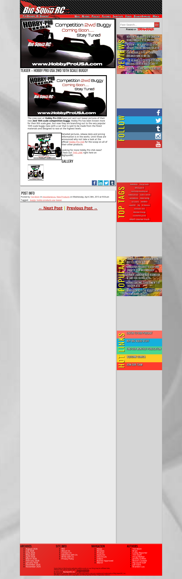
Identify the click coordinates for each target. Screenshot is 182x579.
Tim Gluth (137, 554)
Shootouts (118, 16)
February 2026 (32, 560)
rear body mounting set (139, 191)
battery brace (133, 195)
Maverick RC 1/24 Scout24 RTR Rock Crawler (144, 292)
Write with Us (67, 556)
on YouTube (141, 144)
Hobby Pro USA (76, 141)
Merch (156, 16)
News (77, 16)
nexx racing (144, 198)
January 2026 (32, 562)
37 (21, 577)
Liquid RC (132, 205)
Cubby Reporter (139, 552)
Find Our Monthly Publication (144, 349)
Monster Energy (139, 212)
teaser (59, 200)
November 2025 (33, 566)
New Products (63, 196)
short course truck (139, 219)
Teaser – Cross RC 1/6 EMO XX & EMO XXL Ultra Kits (143, 276)
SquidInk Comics (136, 356)
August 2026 (32, 548)
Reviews (85, 16)
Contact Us (66, 552)
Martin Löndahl (139, 560)
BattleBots (134, 184)
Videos (128, 16)
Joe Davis (136, 564)
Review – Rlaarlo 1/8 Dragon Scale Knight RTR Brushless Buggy (143, 38)
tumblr (112, 181)
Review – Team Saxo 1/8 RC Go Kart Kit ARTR (143, 70)
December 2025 (33, 564)
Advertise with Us (69, 554)
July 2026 (30, 550)
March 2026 (31, 558)
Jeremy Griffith (139, 558)
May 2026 (30, 554)
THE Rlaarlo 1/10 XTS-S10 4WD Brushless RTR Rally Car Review (143, 62)
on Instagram (139, 136)
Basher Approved (142, 16)
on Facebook (140, 112)
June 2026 (30, 552)
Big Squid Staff (139, 562)
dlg (139, 205)
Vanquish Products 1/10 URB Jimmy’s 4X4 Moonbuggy (143, 268)
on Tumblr (142, 128)
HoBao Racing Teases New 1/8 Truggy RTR (143, 284)
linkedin (100, 181)
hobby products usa (46, 200)
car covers (135, 202)
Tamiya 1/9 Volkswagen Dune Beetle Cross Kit (143, 260)
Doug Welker (138, 556)
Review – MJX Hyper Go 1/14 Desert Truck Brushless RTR (143, 46)
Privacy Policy (67, 558)
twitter (106, 181)
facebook (94, 181)
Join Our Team (135, 364)
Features (106, 16)
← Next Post (50, 207)
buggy (33, 200)
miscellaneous (49, 196)
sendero (144, 201)
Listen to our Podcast (139, 333)
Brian (135, 550)
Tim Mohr (35, 196)
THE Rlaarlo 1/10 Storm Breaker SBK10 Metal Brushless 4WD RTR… (140, 54)
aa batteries (134, 198)
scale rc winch (145, 195)
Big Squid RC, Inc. (69, 572)
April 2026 (30, 556)
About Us (65, 550)
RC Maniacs (146, 205)
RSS (63, 548)
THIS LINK (78, 152)
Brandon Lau (138, 566)
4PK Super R (139, 188)
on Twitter (142, 120)
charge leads (144, 184)
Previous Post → (81, 207)
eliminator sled (139, 209)
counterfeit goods (139, 216)
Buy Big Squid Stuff (138, 341)
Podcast (96, 16)
